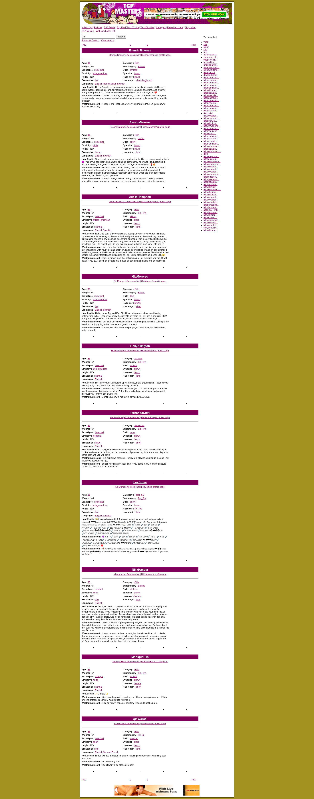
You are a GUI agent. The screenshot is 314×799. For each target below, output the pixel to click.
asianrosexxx (210, 54)
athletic (133, 70)
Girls (136, 63)
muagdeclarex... (211, 67)
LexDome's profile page (153, 487)
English (98, 379)
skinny (133, 216)
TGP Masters (88, 31)
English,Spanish (103, 155)
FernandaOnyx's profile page (155, 417)
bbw (132, 296)
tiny (97, 599)
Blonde (141, 66)
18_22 (141, 138)
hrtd (205, 52)
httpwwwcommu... (212, 146)
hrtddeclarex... (211, 65)
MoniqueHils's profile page (154, 661)
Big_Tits (142, 213)
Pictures (98, 27)
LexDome (140, 482)
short (138, 306)
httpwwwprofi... (211, 116)
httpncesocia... (211, 95)
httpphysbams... (211, 179)
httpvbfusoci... (210, 217)
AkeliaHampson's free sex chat (124, 201)
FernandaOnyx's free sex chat (125, 417)
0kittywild (208, 113)
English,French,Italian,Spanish (110, 84)
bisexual (99, 70)
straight (99, 589)
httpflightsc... (210, 133)
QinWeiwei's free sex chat (127, 723)
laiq (205, 49)
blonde (137, 596)
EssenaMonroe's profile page (155, 127)
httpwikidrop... (210, 90)
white (95, 145)
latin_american (100, 73)
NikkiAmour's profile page (153, 574)
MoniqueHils (140, 657)
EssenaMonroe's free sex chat (125, 127)
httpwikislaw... (210, 187)
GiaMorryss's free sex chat (127, 281)
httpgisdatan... (210, 80)
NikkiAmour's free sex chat (127, 574)
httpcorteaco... (210, 177)
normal (98, 227)
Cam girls (161, 27)
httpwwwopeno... (212, 126)
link (205, 44)
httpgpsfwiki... (210, 121)
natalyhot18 (209, 72)
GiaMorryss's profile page (153, 281)
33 (89, 209)
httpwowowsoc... (212, 118)
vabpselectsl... (211, 57)
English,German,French (106, 752)
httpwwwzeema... (212, 161)
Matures (138, 358)
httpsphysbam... (211, 156)
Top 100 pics (132, 27)
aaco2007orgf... (211, 210)
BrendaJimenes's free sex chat (124, 55)
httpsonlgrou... (211, 159)
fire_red (138, 508)
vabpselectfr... (210, 60)
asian (95, 742)
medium (134, 738)
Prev (84, 45)
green (137, 592)
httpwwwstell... (211, 202)
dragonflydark (210, 75)
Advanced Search (90, 40)
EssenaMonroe (140, 122)
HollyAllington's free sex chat (125, 350)
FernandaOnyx (140, 412)
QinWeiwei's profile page (153, 723)
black (137, 77)
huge (97, 152)
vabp (206, 42)
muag (206, 47)
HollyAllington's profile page (155, 350)
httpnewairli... (210, 141)
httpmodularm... (211, 77)
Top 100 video (147, 27)
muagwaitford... (211, 70)
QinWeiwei (140, 718)
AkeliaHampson (140, 196)
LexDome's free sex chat (127, 487)
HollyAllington (140, 346)
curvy (132, 142)
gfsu (206, 154)
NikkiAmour (140, 569)
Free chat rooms (175, 27)
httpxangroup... (211, 98)
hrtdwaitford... (210, 62)
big (96, 80)
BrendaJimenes (140, 50)
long (138, 152)
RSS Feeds (109, 27)
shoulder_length (144, 80)
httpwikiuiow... (210, 123)
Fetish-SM (139, 425)
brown (137, 73)
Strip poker (190, 27)
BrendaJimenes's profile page (156, 55)
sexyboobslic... (211, 227)
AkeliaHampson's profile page (156, 201)
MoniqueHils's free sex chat (126, 661)
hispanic (97, 436)
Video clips (87, 27)
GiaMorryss (140, 276)
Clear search (107, 40)
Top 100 (121, 27)
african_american (101, 220)
